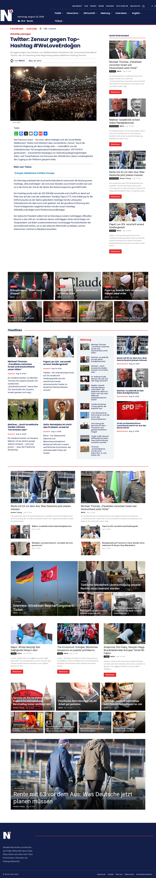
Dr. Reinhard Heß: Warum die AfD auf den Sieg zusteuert (99, 379)
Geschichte (85, 607)
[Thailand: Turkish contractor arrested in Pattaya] (25, 311)
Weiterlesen (115, 92)
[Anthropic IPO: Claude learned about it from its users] (78, 286)
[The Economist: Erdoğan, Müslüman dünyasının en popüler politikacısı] (78, 633)
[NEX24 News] (7, 835)
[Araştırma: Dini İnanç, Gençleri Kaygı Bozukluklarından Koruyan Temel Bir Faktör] (124, 633)
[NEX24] (12, 60)
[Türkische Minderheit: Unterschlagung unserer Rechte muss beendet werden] (111, 576)
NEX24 (22, 61)
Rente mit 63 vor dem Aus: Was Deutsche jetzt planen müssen (126, 174)
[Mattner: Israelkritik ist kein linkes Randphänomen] (127, 107)
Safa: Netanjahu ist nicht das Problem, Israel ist (57, 426)
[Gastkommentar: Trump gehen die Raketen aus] (84, 406)
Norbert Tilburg (125, 178)
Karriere (62, 697)
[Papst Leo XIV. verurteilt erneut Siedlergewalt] (127, 212)
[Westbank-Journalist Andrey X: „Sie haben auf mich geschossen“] (20, 548)
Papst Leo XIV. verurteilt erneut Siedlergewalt (57, 363)
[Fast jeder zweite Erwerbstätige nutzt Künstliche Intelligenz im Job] (123, 697)
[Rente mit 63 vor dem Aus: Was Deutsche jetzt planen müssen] (127, 160)
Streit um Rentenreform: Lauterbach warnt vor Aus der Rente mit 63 (131, 425)
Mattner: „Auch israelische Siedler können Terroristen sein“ (23, 427)
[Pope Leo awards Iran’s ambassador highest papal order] (125, 286)
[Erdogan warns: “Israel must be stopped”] (31, 286)
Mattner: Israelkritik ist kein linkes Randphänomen (124, 121)
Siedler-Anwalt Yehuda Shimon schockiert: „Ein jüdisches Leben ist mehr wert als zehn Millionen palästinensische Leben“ (99, 392)
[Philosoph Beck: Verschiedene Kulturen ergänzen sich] (95, 604)
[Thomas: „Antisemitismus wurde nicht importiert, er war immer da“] (84, 449)
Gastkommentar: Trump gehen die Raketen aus (98, 406)
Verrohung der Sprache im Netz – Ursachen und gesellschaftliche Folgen (99, 427)
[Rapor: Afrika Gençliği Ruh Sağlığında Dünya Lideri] (31, 633)
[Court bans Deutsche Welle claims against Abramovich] (60, 311)
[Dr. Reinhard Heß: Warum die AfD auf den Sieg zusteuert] (84, 379)
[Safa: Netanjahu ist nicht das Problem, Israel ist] (58, 409)
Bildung (16, 694)
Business (61, 286)
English (13, 286)
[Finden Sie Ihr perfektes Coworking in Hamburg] (129, 722)
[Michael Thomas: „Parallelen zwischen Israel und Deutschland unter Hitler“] (127, 50)
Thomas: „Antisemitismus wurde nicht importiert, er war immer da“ (99, 451)
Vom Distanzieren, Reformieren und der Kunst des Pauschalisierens (100, 416)
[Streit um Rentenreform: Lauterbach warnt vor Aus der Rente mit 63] (132, 410)
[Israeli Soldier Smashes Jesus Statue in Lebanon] (96, 311)
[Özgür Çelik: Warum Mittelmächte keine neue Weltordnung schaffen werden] (84, 438)
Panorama (16, 29)
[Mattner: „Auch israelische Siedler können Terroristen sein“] (23, 409)
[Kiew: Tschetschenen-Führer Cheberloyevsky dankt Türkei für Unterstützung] (128, 604)
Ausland (32, 29)
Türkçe (13, 653)
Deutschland (114, 126)
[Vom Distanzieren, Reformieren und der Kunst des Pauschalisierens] (84, 415)
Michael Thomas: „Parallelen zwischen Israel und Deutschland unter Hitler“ (125, 64)
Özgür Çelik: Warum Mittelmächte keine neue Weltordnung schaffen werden (100, 439)
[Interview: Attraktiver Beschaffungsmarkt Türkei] (44, 588)
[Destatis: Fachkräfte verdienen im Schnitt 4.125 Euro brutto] (27, 722)
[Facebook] (152, 6)
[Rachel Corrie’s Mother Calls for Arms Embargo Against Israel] (131, 311)
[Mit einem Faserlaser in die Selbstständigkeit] (95, 722)
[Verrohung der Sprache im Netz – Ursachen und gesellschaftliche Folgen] (84, 426)
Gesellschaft (17, 726)
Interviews (17, 602)
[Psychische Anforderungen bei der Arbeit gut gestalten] (78, 697)
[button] (143, 6)
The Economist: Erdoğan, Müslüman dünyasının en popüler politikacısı (77, 649)
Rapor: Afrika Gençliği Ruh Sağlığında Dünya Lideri (25, 649)
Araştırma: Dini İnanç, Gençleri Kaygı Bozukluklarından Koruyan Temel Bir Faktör (124, 650)
